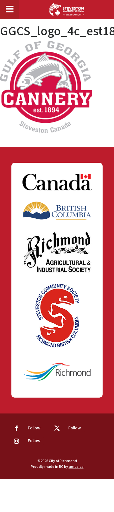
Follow (34, 428)
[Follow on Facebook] (16, 428)
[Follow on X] (57, 428)
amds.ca (76, 466)
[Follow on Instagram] (16, 441)
